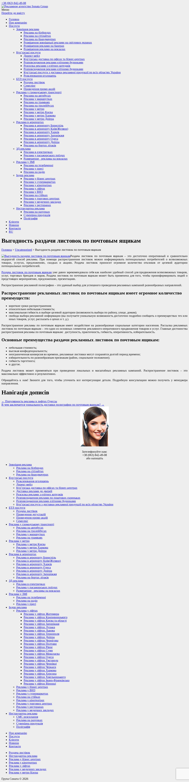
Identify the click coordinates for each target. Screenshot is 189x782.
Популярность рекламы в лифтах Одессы (29, 401)
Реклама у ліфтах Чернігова (41, 640)
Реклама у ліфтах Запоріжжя (41, 623)
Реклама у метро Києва (38, 112)
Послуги (14, 25)
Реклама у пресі (33, 168)
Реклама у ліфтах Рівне (38, 647)
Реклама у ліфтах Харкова (40, 670)
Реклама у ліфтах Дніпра (39, 637)
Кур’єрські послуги (28, 52)
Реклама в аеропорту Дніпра (41, 142)
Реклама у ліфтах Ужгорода (41, 660)
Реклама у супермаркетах (40, 181)
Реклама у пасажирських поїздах (44, 155)
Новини (14, 225)
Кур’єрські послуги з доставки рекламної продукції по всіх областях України (72, 72)
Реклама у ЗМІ (25, 162)
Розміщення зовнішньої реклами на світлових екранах (58, 42)
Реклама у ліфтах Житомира (41, 613)
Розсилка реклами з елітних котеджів (47, 65)
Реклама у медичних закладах (42, 201)
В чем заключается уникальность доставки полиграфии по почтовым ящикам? (52, 404)
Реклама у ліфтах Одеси (39, 657)
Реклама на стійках (36, 195)
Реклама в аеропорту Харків (41, 132)
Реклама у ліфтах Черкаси (40, 667)
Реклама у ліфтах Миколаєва (42, 653)
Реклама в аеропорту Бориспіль (43, 125)
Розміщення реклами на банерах (44, 45)
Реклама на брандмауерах (40, 39)
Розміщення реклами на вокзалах (44, 49)
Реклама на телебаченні (38, 165)
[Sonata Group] (24, 6)
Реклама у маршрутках (38, 98)
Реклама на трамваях (37, 102)
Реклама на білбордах (37, 32)
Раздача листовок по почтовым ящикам (26, 272)
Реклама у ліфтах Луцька (39, 627)
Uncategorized (23, 249)
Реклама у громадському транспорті (38, 92)
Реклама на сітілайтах (37, 35)
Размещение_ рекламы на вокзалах (46, 158)
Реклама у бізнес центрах (39, 178)
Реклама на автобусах (37, 95)
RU (11, 231)
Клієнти (14, 221)
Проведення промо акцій (39, 89)
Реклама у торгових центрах (41, 198)
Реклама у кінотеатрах (38, 185)
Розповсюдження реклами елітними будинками (53, 62)
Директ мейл (32, 55)
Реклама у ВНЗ (33, 191)
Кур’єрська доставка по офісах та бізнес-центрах (54, 59)
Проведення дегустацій (31, 514)
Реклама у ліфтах (34, 188)
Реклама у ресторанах (37, 205)
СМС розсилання (27, 716)
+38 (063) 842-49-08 (13, 3)
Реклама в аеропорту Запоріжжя (44, 135)
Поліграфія (30, 218)
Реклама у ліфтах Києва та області (45, 620)
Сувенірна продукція (37, 215)
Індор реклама (25, 175)
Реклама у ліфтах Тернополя (41, 633)
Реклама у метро (34, 108)
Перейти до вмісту (13, 13)
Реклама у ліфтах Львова (39, 630)
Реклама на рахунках (37, 211)
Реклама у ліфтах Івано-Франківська (46, 680)
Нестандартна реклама (30, 208)
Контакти (15, 228)
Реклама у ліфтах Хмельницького (45, 677)
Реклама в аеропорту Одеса (41, 138)
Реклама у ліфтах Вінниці (40, 683)
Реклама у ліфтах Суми (38, 650)
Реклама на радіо (34, 172)
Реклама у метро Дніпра (39, 118)
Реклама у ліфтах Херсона (40, 673)
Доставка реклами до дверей (34, 491)
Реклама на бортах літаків (40, 145)
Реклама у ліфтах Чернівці (40, 663)
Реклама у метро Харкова (40, 115)
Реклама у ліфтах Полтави (40, 643)
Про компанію (18, 22)
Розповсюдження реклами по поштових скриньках (48, 497)
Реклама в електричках (38, 152)
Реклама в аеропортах (30, 122)
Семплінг (30, 85)
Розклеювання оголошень (40, 75)
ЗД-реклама (23, 148)
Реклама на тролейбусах (39, 105)
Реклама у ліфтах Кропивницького (45, 617)
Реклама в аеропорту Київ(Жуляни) (46, 128)
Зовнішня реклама (27, 29)
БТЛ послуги (24, 79)
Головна (14, 19)
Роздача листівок (34, 82)
